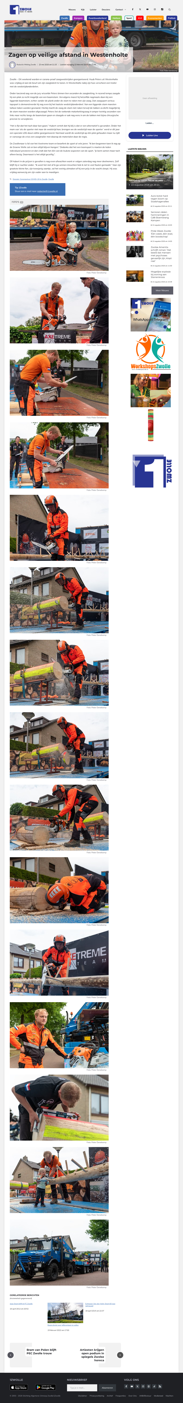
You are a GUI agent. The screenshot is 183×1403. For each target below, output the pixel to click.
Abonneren (107, 1387)
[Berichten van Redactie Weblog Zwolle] (12, 64)
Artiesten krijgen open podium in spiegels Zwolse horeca (92, 1355)
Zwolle (51, 179)
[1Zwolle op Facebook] (132, 10)
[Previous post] (11, 1355)
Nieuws (72, 9)
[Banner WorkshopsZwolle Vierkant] (151, 372)
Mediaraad (158, 1396)
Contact (119, 9)
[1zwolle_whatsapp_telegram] (151, 330)
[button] (169, 10)
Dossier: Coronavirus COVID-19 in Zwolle (30, 179)
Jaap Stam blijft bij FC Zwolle (21, 1304)
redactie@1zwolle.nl (47, 191)
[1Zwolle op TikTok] (162, 10)
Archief (110, 1396)
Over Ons (132, 1396)
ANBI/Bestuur (145, 1396)
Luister (93, 9)
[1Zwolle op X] (140, 10)
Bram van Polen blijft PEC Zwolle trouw (41, 1351)
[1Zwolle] (21, 10)
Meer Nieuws (162, 290)
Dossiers (106, 9)
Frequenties (121, 1396)
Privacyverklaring (97, 1396)
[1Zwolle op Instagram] (154, 10)
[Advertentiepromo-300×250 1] (152, 486)
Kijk (83, 9)
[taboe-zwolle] (151, 406)
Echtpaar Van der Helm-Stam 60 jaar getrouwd (100, 1305)
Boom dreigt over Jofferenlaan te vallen (63, 1325)
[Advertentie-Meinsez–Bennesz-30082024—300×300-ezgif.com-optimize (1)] (151, 447)
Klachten (169, 1396)
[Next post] (120, 1355)
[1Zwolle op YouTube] (147, 10)
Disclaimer (82, 1396)
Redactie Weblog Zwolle (26, 64)
